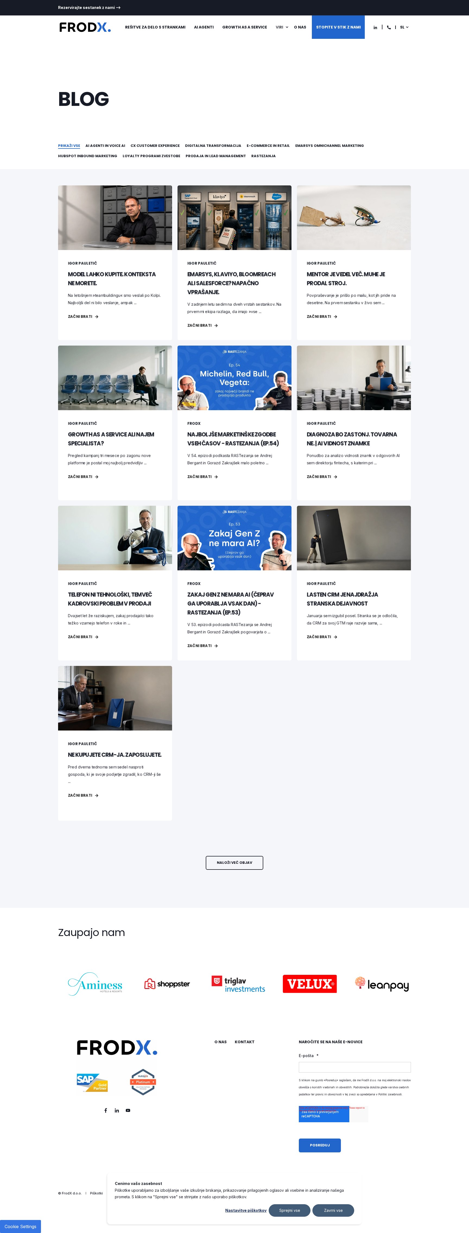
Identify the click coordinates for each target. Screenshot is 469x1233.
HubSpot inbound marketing (87, 156)
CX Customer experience (155, 145)
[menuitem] (89, 8)
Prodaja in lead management (216, 156)
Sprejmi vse (289, 1210)
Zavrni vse (333, 1210)
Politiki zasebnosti (390, 1094)
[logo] (117, 1068)
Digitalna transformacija (213, 145)
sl (402, 27)
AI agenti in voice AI (105, 145)
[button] (234, 863)
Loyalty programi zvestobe (151, 156)
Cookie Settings (20, 1226)
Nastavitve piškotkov (246, 1210)
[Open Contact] (389, 27)
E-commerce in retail (268, 145)
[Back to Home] (85, 27)
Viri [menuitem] (279, 27)
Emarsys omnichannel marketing (329, 145)
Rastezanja (263, 156)
